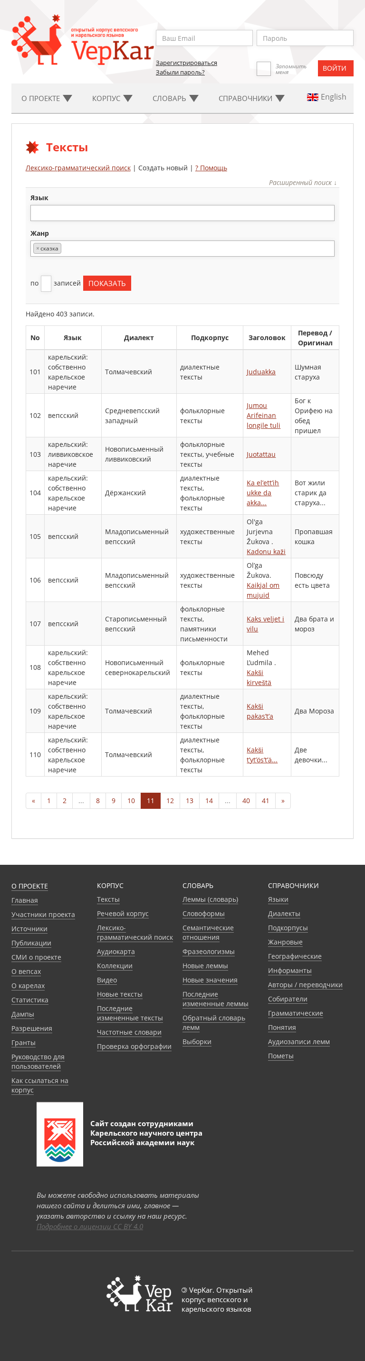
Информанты (290, 970)
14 (209, 800)
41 (265, 800)
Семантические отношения (208, 932)
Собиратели (287, 998)
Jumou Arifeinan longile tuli (263, 415)
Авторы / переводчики (305, 984)
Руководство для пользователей (38, 1061)
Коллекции (115, 965)
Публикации (31, 942)
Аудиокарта (116, 951)
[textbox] (38, 213)
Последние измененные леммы (215, 999)
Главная (24, 900)
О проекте (29, 885)
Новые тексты (120, 994)
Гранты (23, 1042)
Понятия (282, 1027)
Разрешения (31, 1028)
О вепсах (26, 971)
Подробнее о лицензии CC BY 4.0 (90, 1226)
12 (170, 800)
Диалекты (284, 913)
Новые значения (210, 979)
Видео (107, 979)
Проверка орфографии (134, 1046)
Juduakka (261, 371)
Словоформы (203, 913)
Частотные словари (129, 1032)
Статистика (29, 999)
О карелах (28, 985)
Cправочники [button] (246, 98)
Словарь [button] (170, 98)
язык (39, 197)
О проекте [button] (41, 98)
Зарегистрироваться (186, 62)
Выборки (196, 1041)
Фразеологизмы (208, 951)
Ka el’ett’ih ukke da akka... (263, 492)
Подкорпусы (288, 927)
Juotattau (261, 454)
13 (189, 800)
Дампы (22, 1013)
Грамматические (295, 1013)
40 (246, 800)
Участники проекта (43, 914)
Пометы (281, 1055)
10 (131, 800)
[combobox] (182, 213)
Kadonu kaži (266, 551)
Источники (29, 928)
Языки (278, 899)
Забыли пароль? (180, 72)
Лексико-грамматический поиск (78, 167)
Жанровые (285, 941)
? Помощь (211, 167)
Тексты (108, 899)
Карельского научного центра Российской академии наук (146, 1137)
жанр (39, 233)
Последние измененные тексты (130, 1013)
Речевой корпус (123, 913)
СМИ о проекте (36, 957)
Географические (295, 956)
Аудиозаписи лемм (299, 1041)
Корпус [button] (107, 98)
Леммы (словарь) (210, 899)
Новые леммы (205, 965)
